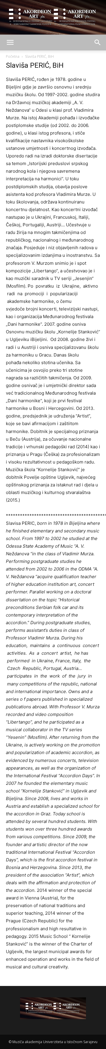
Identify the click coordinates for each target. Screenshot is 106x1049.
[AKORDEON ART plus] (53, 17)
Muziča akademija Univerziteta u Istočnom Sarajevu (54, 1041)
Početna (12, 56)
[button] (10, 42)
